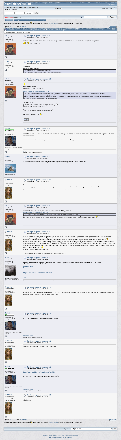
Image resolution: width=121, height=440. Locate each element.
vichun (7, 156)
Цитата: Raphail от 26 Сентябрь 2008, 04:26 (36, 91)
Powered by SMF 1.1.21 (50, 435)
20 (20, 26)
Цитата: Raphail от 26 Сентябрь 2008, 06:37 (36, 212)
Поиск (22, 20)
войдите (32, 7)
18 (15, 26)
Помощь (16, 20)
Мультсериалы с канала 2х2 (73, 23)
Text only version (55, 437)
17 (13, 26)
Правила (28, 20)
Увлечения (25, 23)
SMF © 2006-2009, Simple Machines (68, 435)
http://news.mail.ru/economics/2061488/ (37, 273)
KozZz (7, 35)
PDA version (67, 437)
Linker (7, 61)
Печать (113, 27)
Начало (9, 20)
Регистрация (41, 20)
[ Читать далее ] (29, 267)
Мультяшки (36, 23)
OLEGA (56, 23)
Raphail (7, 128)
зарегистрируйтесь (11, 9)
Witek (7, 257)
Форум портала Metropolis (12, 23)
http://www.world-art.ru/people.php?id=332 (39, 372)
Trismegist (8, 179)
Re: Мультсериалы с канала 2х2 (39, 36)
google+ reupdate (28, 151)
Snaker (51, 23)
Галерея (111, 4)
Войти (34, 20)
